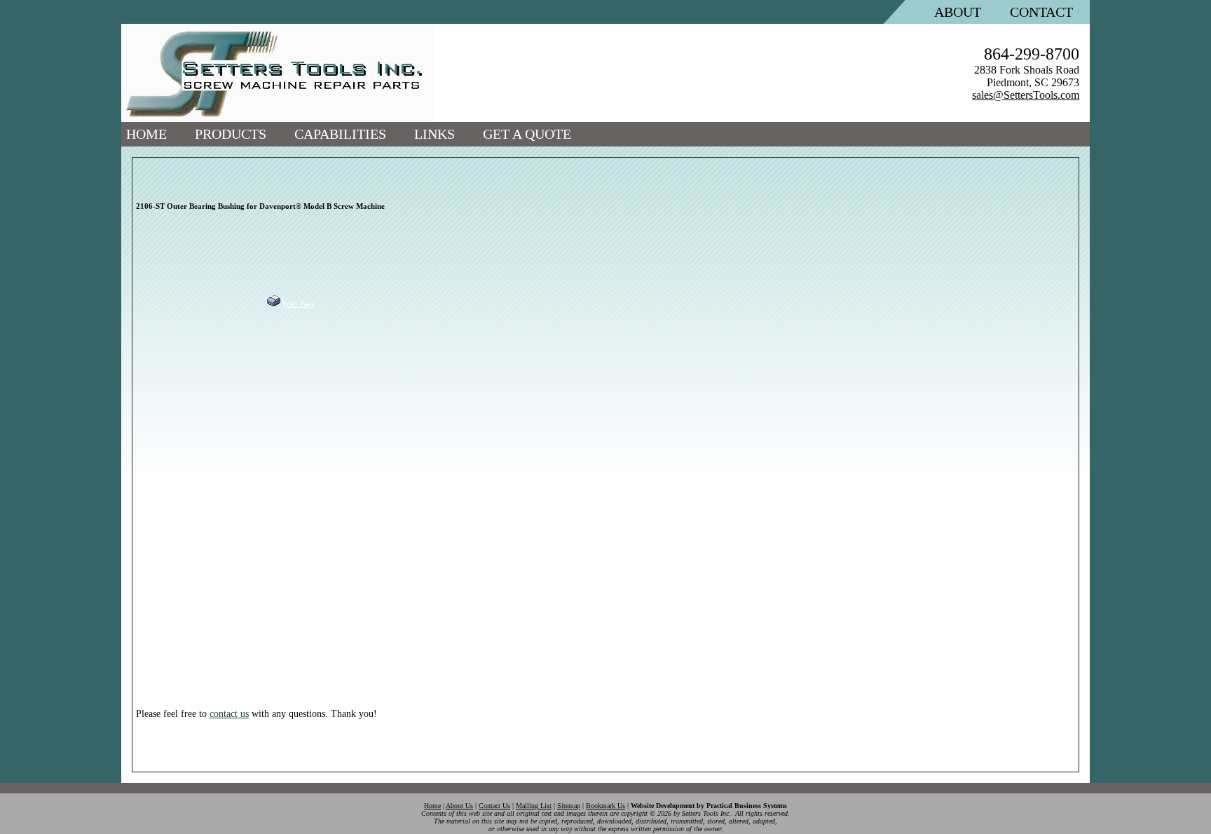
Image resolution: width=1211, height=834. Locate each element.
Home (432, 805)
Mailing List (534, 805)
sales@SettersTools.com (1025, 95)
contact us (229, 714)
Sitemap (568, 805)
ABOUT (957, 12)
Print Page (298, 303)
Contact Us (494, 805)
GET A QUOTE (527, 134)
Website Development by (709, 805)
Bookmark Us (605, 805)
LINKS (434, 134)
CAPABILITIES (340, 134)
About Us (459, 805)
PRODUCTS (230, 134)
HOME (146, 134)
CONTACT (1041, 12)
